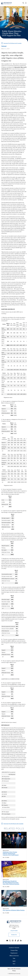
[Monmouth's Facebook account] (15, 940)
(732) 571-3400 (14, 930)
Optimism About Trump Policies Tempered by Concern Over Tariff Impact (11, 853)
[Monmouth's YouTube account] (7, 940)
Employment (14, 953)
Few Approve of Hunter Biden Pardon (14, 910)
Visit (14, 958)
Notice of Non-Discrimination (14, 969)
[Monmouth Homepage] (6, 3)
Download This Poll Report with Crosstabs (12, 43)
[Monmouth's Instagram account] (12, 940)
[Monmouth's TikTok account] (18, 940)
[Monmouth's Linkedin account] (21, 940)
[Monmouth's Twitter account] (10, 940)
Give (14, 963)
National (3, 46)
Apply (14, 961)
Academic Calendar (14, 947)
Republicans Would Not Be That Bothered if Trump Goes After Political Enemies (11, 882)
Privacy (14, 970)
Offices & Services (14, 955)
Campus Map (14, 950)
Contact (12, 934)
